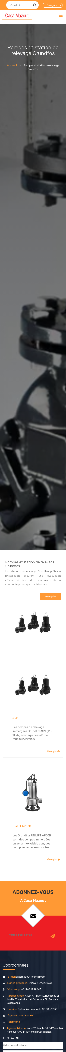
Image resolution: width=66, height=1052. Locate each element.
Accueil (12, 65)
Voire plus (52, 751)
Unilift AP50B (21, 826)
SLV (15, 718)
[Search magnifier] (34, 5)
